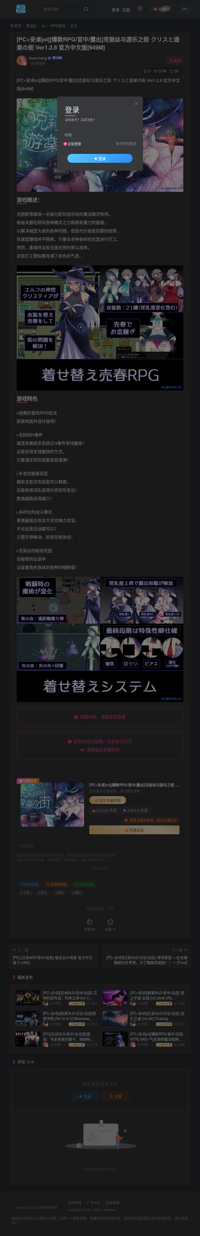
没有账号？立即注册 (79, 119)
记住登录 (74, 143)
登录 (102, 158)
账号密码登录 (126, 143)
